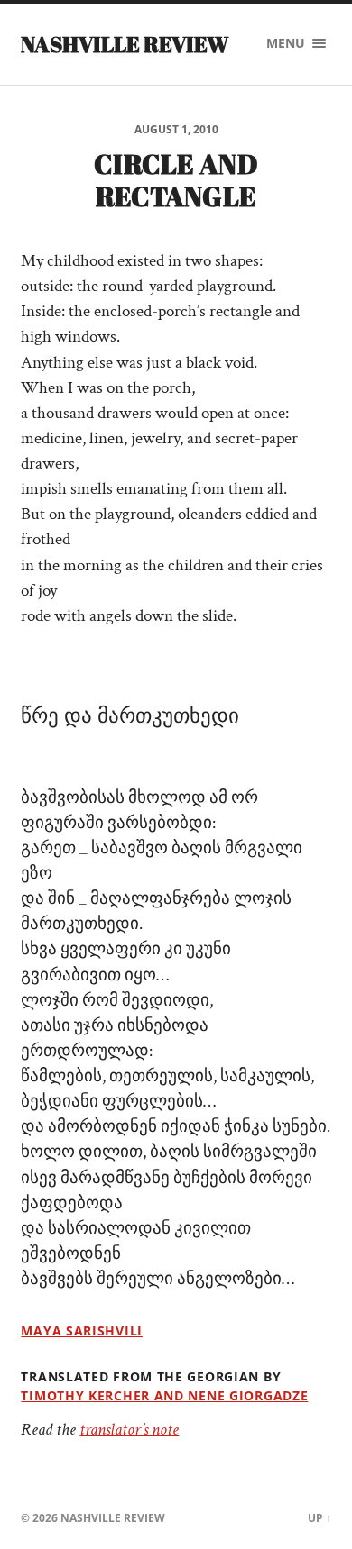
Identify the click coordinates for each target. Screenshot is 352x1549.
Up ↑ (319, 1518)
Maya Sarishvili (82, 1330)
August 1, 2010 (176, 129)
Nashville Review (124, 44)
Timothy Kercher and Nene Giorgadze (164, 1395)
